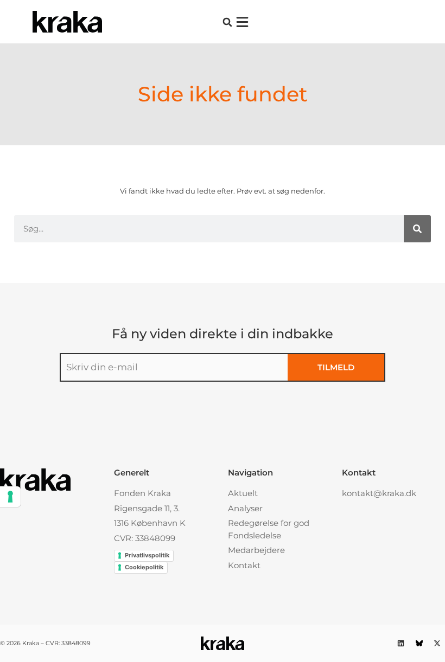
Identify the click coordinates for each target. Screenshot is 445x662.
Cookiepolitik (144, 567)
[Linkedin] (401, 643)
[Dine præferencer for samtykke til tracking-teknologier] (10, 496)
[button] (227, 22)
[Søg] (417, 228)
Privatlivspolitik (147, 555)
